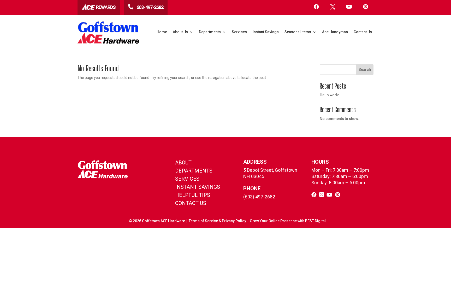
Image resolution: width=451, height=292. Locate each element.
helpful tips (192, 195)
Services (239, 32)
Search (365, 69)
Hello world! (330, 95)
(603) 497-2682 (259, 196)
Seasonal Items (297, 32)
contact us (190, 203)
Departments (210, 32)
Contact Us (363, 32)
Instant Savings (266, 32)
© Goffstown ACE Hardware (157, 221)
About (183, 162)
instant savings (197, 187)
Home (162, 32)
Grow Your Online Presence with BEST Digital (288, 221)
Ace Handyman (335, 32)
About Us (180, 32)
